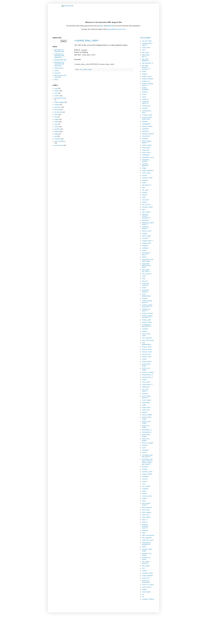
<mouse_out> (146, 354)
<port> (144, 448)
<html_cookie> (146, 236)
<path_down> (146, 407)
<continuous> (146, 106)
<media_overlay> (147, 313)
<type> (144, 547)
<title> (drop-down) (148, 535)
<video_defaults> (147, 575)
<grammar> (145, 220)
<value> (144, 571)
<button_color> (147, 76)
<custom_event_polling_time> (147, 118)
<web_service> (147, 587)
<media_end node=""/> (146, 310)
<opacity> (145, 393)
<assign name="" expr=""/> (147, 44)
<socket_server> (147, 496)
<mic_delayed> (147, 338)
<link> (144, 276)
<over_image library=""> (146, 397)
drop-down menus (60, 98)
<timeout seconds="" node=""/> (145, 526)
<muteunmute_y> (147, 377)
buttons (56, 91)
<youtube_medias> (148, 599)
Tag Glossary (145, 37)
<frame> (144, 202)
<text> (144, 501)
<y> (143, 597)
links (55, 117)
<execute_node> (147, 178)
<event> (144, 175)
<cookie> (145, 108)
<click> (144, 97)
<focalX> (145, 192)
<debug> (145, 121)
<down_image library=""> (146, 142)
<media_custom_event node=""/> (147, 305)
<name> (144, 379)
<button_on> (146, 81)
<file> (143, 187)
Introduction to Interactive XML (59, 50)
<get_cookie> (146, 212)
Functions (57, 73)
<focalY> (145, 195)
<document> (146, 136)
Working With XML (60, 60)
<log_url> (145, 281)
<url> (143, 568)
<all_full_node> (147, 41)
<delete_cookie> (147, 126)
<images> (145, 246)
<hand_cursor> (147, 231)
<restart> (145, 469)
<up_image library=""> (145, 562)
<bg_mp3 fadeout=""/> (146, 60)
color (81, 69)
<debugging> (146, 124)
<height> (145, 233)
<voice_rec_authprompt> (146, 581)
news (56, 124)
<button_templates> (145, 88)
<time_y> (145, 522)
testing (56, 134)
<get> (144, 209)
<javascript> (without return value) (146, 265)
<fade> (144, 183)
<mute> (144, 359)
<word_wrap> (146, 592)
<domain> (145, 138)
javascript (57, 109)
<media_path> (146, 320)
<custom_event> (147, 115)
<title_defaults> (147, 538)
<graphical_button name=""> (148, 223)
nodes (56, 127)
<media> (145, 298)
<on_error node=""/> (145, 390)
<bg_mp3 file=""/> (147, 63)
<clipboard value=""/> (145, 102)
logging (56, 119)
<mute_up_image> (148, 372)
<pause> (145, 412)
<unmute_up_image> (146, 558)
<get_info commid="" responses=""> (146, 216)
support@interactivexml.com (116, 29)
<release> (145, 467)
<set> (143, 484)
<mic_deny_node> (148, 340)
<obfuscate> (146, 387)
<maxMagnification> (146, 295)
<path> (144, 405)
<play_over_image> (146, 439)
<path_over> (146, 410)
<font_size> (145, 200)
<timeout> (145, 530)
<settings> (145, 489)
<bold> (144, 71)
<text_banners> (147, 507)
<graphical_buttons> (146, 227)
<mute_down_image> (146, 365)
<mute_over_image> (146, 369)
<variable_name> (147, 573)
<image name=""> (147, 241)
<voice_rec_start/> (148, 584)
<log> (144, 278)
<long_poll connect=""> (146, 284)
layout (56, 114)
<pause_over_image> (146, 422)
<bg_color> (145, 52)
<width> (144, 589)
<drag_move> (146, 152)
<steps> (144, 498)
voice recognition (60, 141)
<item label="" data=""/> (146, 253)
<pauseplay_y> (147, 432)
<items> (144, 257)
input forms (58, 107)
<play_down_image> (146, 435)
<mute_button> (147, 361)
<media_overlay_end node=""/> (147, 316)
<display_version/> (148, 134)
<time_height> (146, 512)
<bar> (144, 50)
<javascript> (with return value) (147, 260)
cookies (56, 96)
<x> (143, 594)
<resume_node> (147, 472)
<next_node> (146, 382)
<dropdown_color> (148, 157)
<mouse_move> (147, 352)
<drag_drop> (146, 147)
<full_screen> (146, 204)
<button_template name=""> (147, 84)
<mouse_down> (147, 349)
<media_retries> (147, 322)
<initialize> (145, 248)
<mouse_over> (147, 357)
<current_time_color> (86, 40)
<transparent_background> (146, 543)
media (85, 69)
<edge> (144, 168)
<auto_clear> (146, 47)
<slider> (144, 493)
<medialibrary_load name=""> (147, 325)
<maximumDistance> (145, 291)
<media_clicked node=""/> (147, 301)
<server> (145, 481)
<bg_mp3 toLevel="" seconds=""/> (146, 67)
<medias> (145, 329)
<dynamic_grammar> (145, 164)
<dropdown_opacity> (146, 160)
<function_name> (147, 207)
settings (89, 69)
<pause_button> (147, 415)
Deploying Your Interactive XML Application (59, 64)
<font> (144, 197)
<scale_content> (147, 474)
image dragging (59, 102)
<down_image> (147, 145)
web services (58, 145)
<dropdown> (146, 155)
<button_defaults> (148, 79)
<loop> (144, 287)
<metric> (144, 331)
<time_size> (146, 515)
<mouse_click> (147, 347)
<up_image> (146, 566)
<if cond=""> (146, 238)
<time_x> (145, 520)
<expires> (145, 180)
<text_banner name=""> (146, 504)
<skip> (144, 491)
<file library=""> (147, 185)
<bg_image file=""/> (145, 55)
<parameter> (146, 402)
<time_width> (146, 517)
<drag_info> (146, 150)
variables (57, 139)
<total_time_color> (148, 540)
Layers (56, 70)
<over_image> (146, 400)
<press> (144, 452)
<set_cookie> (146, 486)
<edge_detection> (148, 170)
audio (56, 88)
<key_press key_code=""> (146, 270)
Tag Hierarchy (58, 68)
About (56, 79)
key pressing (58, 112)
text (55, 136)
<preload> (145, 450)
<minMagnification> (146, 343)
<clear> (144, 94)
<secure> (145, 479)
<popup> (145, 445)
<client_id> (145, 99)
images (56, 105)
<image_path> (146, 243)
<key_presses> (147, 274)
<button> (145, 74)
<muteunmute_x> (147, 375)
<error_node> (146, 173)
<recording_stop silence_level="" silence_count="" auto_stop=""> (147, 461)
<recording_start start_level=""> (147, 456)
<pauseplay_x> (147, 430)
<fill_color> (145, 190)
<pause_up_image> (146, 426)
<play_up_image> (148, 443)
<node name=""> (147, 384)
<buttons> (145, 92)
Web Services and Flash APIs (60, 76)
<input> (144, 250)
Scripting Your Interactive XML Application (59, 55)
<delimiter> (145, 129)
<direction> (145, 131)
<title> (144, 533)
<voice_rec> (146, 578)
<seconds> (145, 476)
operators (57, 129)
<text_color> (146, 510)
